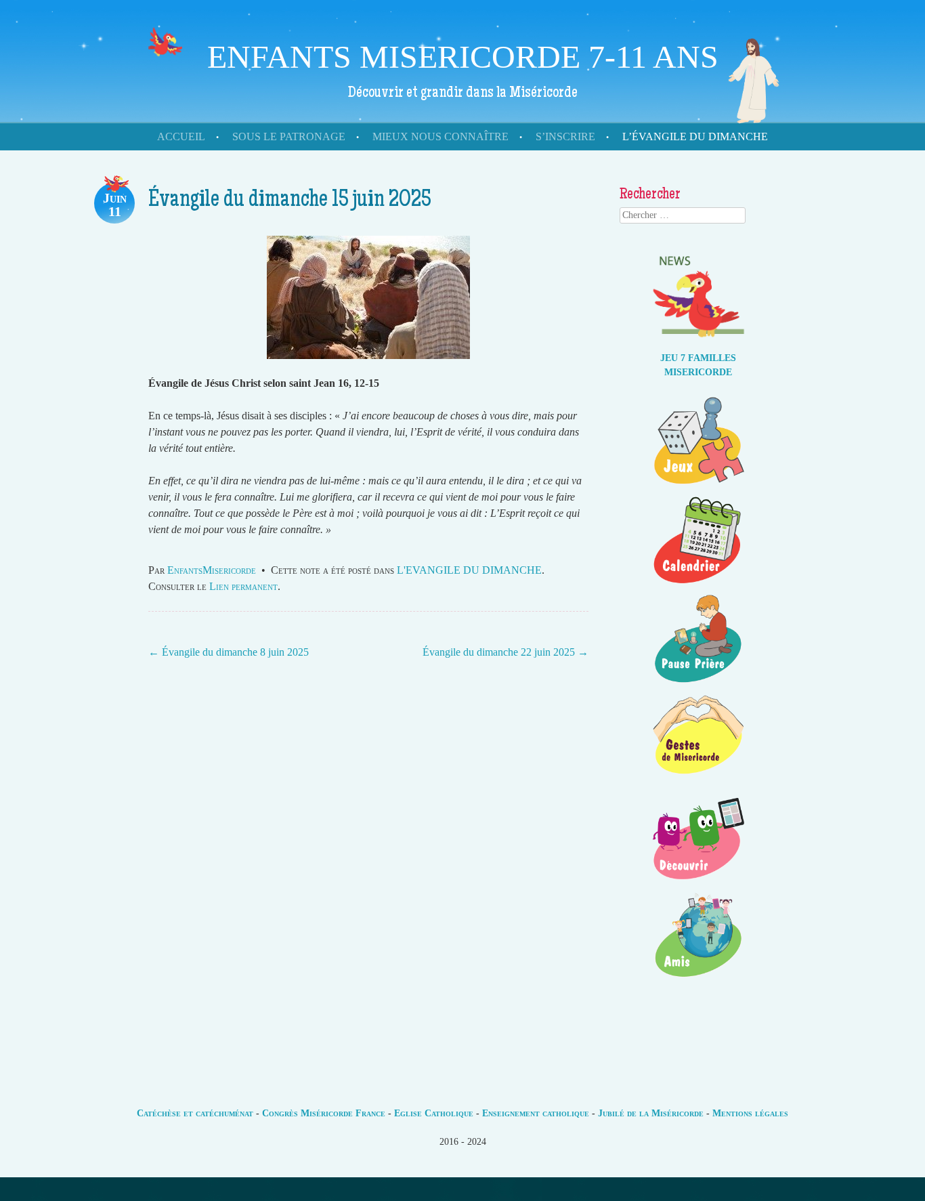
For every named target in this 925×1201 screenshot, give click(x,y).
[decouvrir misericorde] (698, 881)
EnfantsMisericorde (211, 570)
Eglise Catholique (433, 1113)
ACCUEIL (181, 136)
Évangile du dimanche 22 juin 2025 (505, 652)
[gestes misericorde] (698, 782)
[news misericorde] (698, 344)
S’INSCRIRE (565, 136)
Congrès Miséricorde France (323, 1113)
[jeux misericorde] (698, 485)
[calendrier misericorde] (698, 584)
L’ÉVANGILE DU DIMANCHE (695, 136)
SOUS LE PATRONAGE (288, 136)
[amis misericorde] (698, 980)
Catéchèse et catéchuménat (195, 1113)
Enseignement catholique (535, 1113)
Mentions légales (750, 1113)
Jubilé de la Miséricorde (651, 1113)
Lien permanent (243, 586)
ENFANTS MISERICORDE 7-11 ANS (462, 57)
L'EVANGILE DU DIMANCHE (469, 570)
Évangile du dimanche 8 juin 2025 (228, 652)
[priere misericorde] (698, 683)
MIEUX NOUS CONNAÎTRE (440, 136)
